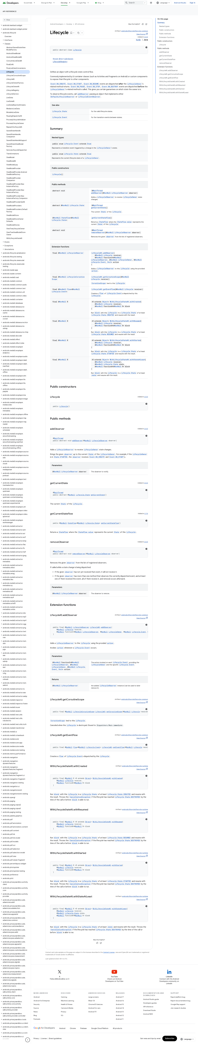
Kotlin (138, 40)
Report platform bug (178, 997)
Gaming (64, 997)
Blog (99, 3)
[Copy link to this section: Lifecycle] (62, 397)
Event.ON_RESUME (91, 84)
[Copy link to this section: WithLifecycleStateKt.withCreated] (89, 766)
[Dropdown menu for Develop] (71, 3)
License (44, 1038)
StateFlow (65, 218)
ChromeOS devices (95, 1004)
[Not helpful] (146, 24)
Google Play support (178, 1004)
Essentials (28, 3)
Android (37, 997)
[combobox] (135, 3)
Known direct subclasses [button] (63, 60)
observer (110, 237)
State (103, 212)
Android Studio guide (151, 999)
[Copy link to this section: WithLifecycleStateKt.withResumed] (90, 809)
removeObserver (98, 232)
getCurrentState (98, 208)
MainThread (98, 191)
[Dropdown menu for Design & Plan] (55, 3)
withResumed (135, 321)
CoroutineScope (99, 283)
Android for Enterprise (42, 1001)
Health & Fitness (66, 1004)
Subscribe (169, 1038)
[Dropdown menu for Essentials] (35, 3)
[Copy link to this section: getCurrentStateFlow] (75, 514)
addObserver (83, 94)
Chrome (73, 1028)
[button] (15, 25)
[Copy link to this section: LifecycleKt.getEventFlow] (80, 735)
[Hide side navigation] (27, 1040)
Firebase (83, 1028)
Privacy (63, 1012)
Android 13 (120, 1012)
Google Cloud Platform (99, 1028)
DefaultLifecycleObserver (62, 97)
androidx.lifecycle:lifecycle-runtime (135, 766)
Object (105, 302)
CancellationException (80, 797)
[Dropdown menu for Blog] (104, 3)
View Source (140, 34)
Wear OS (91, 1001)
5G (62, 1015)
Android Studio (180, 3)
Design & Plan (46, 3)
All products (117, 1028)
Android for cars (94, 1008)
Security (37, 1004)
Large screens (93, 997)
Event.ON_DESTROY (110, 87)
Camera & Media (67, 1008)
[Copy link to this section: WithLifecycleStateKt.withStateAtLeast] (94, 896)
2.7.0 (146, 514)
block (97, 313)
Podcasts (37, 1019)
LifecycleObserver (120, 193)
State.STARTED (60, 457)
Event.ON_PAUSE (78, 87)
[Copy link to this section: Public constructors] (78, 387)
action (95, 271)
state (94, 375)
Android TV (92, 1012)
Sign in (192, 3)
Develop (64, 3)
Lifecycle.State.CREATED (103, 315)
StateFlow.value (124, 222)
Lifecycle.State (59, 111)
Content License (109, 952)
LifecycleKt (97, 253)
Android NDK (148, 1014)
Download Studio (149, 1010)
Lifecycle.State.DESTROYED (127, 797)
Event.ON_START (75, 84)
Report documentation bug (180, 1001)
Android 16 (120, 1001)
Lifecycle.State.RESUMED (103, 334)
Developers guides (150, 1003)
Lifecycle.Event (59, 117)
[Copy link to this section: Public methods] (73, 419)
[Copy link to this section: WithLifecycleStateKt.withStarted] (88, 853)
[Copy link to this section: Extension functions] (78, 605)
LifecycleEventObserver (89, 97)
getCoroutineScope (111, 277)
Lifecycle (77, 50)
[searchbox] (15, 20)
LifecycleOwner (135, 84)
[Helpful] (142, 24)
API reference (10, 11)
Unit (109, 262)
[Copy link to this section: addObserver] (66, 429)
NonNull (107, 193)
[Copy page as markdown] (78, 33)
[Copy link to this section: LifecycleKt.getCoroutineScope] (86, 699)
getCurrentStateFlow (101, 218)
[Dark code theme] (146, 47)
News (36, 1012)
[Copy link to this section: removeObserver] (71, 542)
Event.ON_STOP (93, 87)
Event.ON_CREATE (58, 84)
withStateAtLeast (137, 360)
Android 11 (120, 1019)
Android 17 (120, 997)
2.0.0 (146, 37)
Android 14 (120, 1008)
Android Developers (56, 24)
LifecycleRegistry (60, 62)
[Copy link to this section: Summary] (65, 129)
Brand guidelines (55, 1038)
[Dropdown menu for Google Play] (89, 3)
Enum (89, 144)
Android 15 (120, 1004)
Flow (69, 289)
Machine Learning (67, 1001)
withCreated (135, 302)
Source (36, 1008)
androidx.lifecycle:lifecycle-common (134, 31)
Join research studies (178, 1008)
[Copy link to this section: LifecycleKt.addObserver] (79, 615)
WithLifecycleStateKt (119, 302)
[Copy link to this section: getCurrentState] (70, 483)
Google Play (81, 3)
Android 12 (120, 1015)
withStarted (135, 340)
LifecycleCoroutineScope (83, 712)
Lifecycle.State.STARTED (103, 354)
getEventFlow (109, 289)
